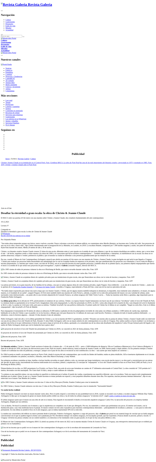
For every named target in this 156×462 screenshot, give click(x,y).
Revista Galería (23, 159)
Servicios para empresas (14, 115)
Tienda (7, 102)
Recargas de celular (12, 113)
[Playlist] (6, 64)
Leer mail (8, 100)
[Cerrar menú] (2, 55)
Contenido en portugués (14, 111)
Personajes (9, 24)
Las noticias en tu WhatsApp (15, 119)
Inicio (7, 159)
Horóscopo (9, 105)
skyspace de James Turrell (45, 287)
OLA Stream (10, 125)
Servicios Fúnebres (12, 123)
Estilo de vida (10, 26)
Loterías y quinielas (12, 107)
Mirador (8, 28)
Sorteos (8, 109)
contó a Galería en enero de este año (122, 396)
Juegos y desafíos (11, 121)
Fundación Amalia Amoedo (23, 287)
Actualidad (9, 30)
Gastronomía (10, 22)
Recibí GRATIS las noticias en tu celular (15, 236)
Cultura (8, 20)
